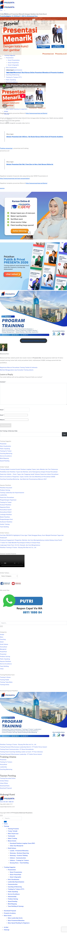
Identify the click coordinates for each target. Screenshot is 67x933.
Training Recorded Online (7, 778)
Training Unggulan (9, 55)
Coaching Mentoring (6, 453)
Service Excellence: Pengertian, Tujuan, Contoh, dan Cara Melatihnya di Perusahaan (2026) (27, 476)
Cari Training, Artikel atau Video (8, 431)
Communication (12, 884)
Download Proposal (6, 788)
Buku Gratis (7, 915)
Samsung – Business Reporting (19, 853)
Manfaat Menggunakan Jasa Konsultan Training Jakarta (16, 370)
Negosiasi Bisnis (5, 507)
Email (2, 415)
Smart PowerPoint (13, 62)
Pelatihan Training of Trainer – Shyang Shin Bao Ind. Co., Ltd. (18, 547)
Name (2, 409)
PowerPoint (3, 651)
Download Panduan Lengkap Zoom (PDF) (22, 843)
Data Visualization (5, 446)
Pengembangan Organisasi (8, 500)
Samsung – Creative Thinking (19, 855)
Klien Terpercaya (13, 833)
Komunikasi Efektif (5, 512)
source (2, 188)
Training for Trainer (6, 451)
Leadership (3, 495)
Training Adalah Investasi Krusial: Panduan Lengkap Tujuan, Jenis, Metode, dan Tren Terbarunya (29, 469)
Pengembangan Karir (6, 519)
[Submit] (1, 626)
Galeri (2, 642)
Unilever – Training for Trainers (19, 860)
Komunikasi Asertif (5, 509)
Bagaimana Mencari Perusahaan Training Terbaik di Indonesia (18, 367)
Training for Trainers (6, 762)
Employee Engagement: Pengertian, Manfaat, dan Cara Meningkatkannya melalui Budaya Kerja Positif (31, 540)
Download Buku (4, 786)
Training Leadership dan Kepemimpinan (12, 492)
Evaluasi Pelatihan (5, 505)
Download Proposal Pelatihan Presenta (33, 340)
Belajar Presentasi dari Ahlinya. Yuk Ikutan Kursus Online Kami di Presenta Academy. (34, 136)
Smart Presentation (14, 60)
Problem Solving (5, 490)
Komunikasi (3, 647)
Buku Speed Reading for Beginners (18, 923)
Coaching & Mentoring (15, 887)
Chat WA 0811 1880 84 (7, 802)
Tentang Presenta (13, 828)
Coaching (3, 639)
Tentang (6, 826)
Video (1, 10)
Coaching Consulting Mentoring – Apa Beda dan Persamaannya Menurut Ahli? (23, 479)
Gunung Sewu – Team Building (19, 863)
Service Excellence (12, 82)
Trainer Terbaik (12, 831)
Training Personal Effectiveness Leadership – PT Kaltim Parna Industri (21, 754)
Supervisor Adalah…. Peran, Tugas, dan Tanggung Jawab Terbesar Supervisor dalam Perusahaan (29, 474)
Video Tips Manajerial (16, 845)
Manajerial (3, 649)
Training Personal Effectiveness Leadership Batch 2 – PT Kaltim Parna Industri (23, 747)
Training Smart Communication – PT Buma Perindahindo (17, 749)
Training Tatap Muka (6, 682)
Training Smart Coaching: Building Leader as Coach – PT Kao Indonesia (21, 752)
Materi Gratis (12, 841)
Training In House (5, 677)
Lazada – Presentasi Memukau (19, 850)
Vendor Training (5, 524)
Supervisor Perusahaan (7, 497)
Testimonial (11, 836)
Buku (1, 637)
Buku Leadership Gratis (15, 918)
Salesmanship (12, 896)
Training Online (4, 684)
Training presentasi (6, 148)
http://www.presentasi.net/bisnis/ (36, 113)
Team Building (4, 527)
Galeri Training (12, 838)
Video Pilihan (4, 783)
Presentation (10, 57)
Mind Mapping (4, 458)
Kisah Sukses (4, 644)
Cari (64, 434)
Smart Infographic (13, 65)
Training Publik (4, 680)
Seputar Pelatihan (5, 661)
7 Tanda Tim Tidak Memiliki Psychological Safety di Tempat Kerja (20, 542)
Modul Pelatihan (5, 517)
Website (2, 419)
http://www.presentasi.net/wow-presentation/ (15, 178)
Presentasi (3, 443)
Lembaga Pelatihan (6, 514)
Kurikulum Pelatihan (6, 522)
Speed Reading (4, 461)
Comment (3, 382)
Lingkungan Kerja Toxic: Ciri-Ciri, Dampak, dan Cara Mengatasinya (20, 545)
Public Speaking (11, 80)
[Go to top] (1, 815)
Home (6, 824)
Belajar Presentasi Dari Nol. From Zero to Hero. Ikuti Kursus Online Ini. (29, 164)
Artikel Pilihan (4, 781)
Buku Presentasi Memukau (16, 920)
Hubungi (6, 930)
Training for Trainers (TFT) (16, 889)
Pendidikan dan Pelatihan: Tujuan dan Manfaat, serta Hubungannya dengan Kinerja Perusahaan (29, 472)
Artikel (6, 111)
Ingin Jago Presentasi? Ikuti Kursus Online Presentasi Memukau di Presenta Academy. (35, 72)
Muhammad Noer (32, 16)
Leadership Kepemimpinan (16, 882)
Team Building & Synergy (16, 906)
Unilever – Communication (18, 858)
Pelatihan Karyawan (6, 487)
